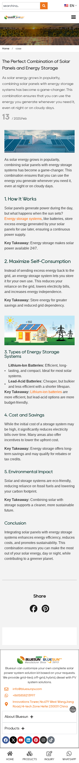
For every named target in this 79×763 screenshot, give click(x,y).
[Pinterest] (36, 739)
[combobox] (21, 5)
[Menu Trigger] (73, 17)
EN (71, 5)
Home (5, 48)
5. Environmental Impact (28, 472)
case (18, 48)
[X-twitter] (13, 739)
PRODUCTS (30, 759)
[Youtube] (20, 739)
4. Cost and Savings (24, 415)
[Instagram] (43, 739)
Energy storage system (22, 219)
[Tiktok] (50, 739)
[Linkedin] (28, 739)
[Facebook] (5, 739)
